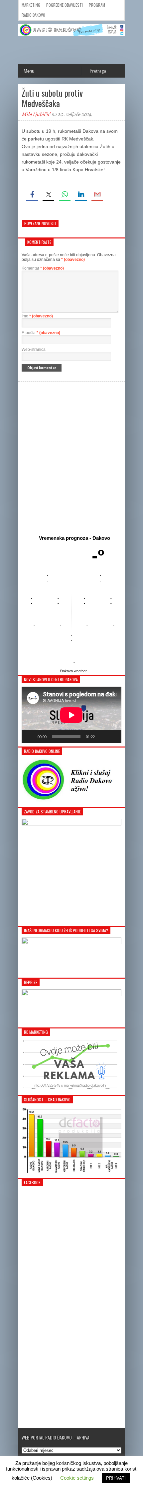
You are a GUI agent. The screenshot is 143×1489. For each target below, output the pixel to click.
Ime (37, 316)
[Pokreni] (30, 736)
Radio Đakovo (33, 15)
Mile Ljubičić (36, 114)
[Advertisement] (71, 457)
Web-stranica (34, 349)
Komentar (43, 268)
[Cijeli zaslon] (112, 736)
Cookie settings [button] (77, 1478)
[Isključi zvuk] (102, 736)
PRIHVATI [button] (116, 1478)
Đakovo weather (73, 671)
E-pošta (41, 332)
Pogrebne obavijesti (64, 5)
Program (97, 5)
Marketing (31, 5)
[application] (71, 715)
